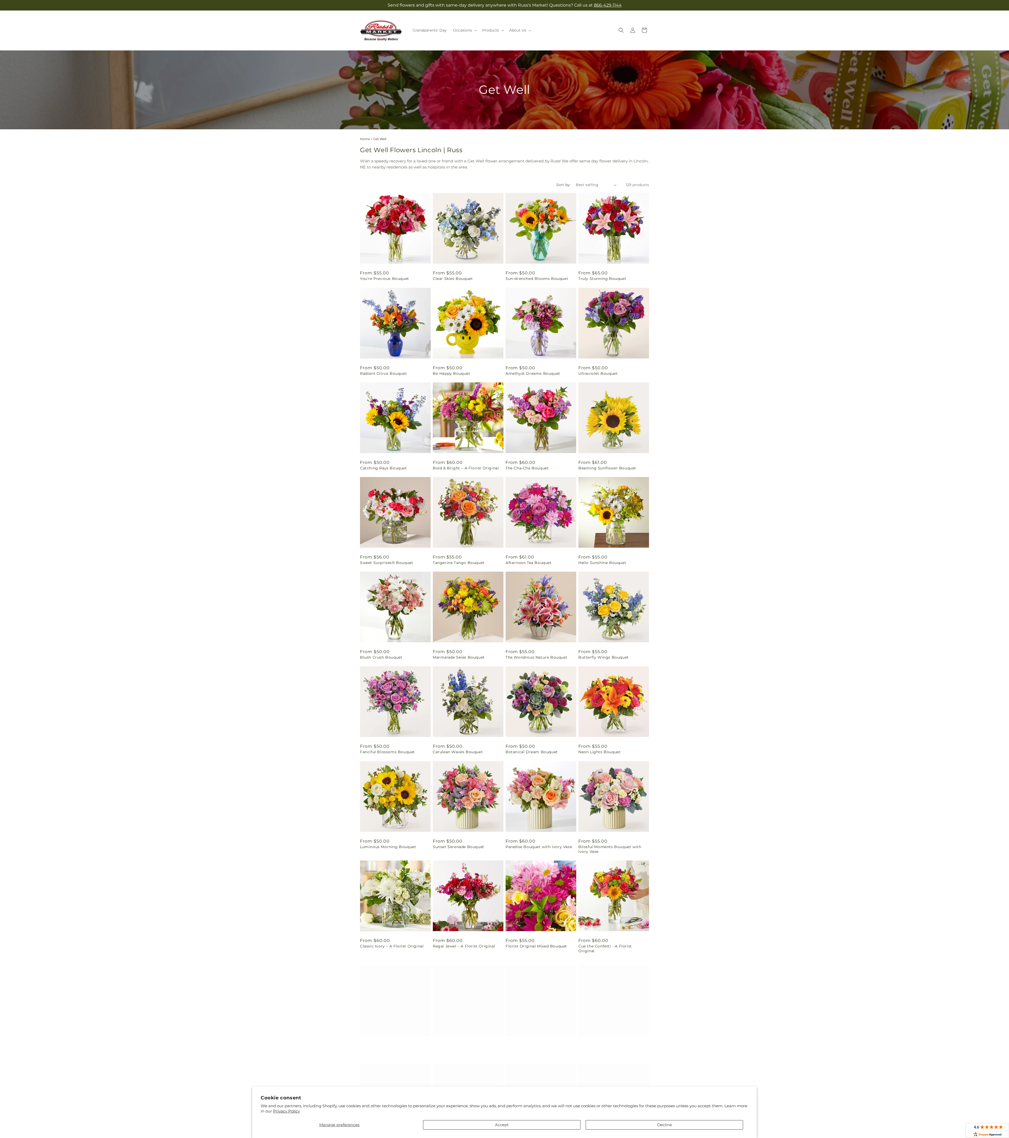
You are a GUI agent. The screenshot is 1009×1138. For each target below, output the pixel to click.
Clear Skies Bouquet (453, 278)
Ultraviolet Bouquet (597, 373)
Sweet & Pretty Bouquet (384, 1045)
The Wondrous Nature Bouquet (536, 657)
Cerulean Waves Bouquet (458, 752)
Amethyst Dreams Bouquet (533, 373)
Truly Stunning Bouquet (602, 278)
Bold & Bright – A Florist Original (466, 468)
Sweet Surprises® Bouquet (386, 562)
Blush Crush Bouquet (381, 657)
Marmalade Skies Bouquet (459, 657)
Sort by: (563, 184)
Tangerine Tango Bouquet (459, 562)
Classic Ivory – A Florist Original (392, 946)
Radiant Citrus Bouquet (383, 373)
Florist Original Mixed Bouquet (536, 946)
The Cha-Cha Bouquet (527, 468)
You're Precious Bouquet (384, 278)
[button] (464, 30)
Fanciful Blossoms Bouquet (387, 752)
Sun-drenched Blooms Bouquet (537, 278)
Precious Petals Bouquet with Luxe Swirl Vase (540, 1048)
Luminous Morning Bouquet (388, 846)
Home (365, 139)
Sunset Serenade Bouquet (458, 846)
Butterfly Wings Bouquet (603, 657)
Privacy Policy (286, 1111)
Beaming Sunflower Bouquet (607, 468)
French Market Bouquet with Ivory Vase (612, 1048)
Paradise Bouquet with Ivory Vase (539, 846)
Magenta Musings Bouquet (459, 1045)
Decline (664, 1124)
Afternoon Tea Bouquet (529, 562)
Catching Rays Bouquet (383, 468)
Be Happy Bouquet (451, 373)
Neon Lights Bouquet (599, 752)
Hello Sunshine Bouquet (602, 562)
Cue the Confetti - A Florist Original (605, 948)
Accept (502, 1124)
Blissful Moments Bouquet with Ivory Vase (609, 849)
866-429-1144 (608, 5)
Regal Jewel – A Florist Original (464, 946)
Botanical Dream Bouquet (532, 752)
